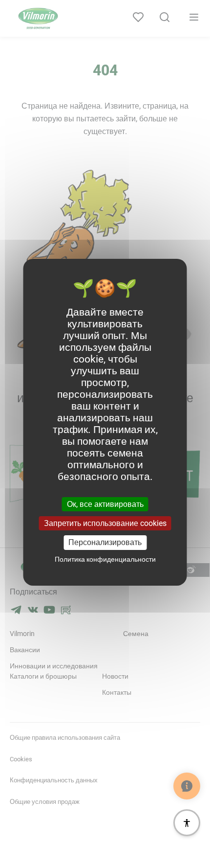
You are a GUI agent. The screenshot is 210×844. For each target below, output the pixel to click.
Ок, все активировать (105, 504)
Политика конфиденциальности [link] (105, 559)
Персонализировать (105, 542)
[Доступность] (186, 822)
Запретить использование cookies (105, 523)
